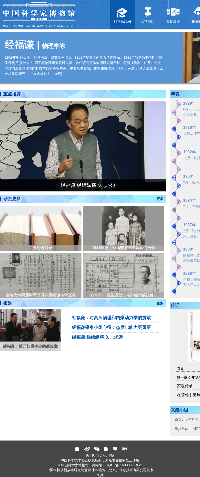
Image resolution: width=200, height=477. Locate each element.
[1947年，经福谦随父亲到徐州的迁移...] (124, 275)
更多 (160, 199)
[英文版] (125, 449)
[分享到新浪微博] (87, 449)
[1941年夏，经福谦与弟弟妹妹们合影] (124, 228)
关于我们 (92, 455)
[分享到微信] (97, 449)
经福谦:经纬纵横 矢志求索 (97, 337)
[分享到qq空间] (106, 449)
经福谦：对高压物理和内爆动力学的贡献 (111, 317)
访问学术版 (107, 455)
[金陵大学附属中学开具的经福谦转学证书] (41, 275)
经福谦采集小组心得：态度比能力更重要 (111, 327)
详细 (57, 74)
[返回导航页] (77, 449)
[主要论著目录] (41, 228)
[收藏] (116, 449)
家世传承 (185, 386)
